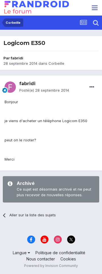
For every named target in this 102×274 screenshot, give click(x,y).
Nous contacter (40, 258)
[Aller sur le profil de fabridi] (10, 87)
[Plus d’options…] (91, 87)
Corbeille (56, 63)
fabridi (17, 58)
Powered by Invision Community (51, 266)
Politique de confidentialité (60, 252)
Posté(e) (44, 90)
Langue (20, 252)
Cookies (68, 258)
